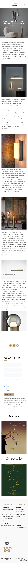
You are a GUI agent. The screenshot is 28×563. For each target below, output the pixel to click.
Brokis (20, 117)
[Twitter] (14, 345)
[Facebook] (10, 345)
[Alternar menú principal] (25, 4)
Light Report (7, 389)
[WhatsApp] (17, 345)
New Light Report (7, 384)
